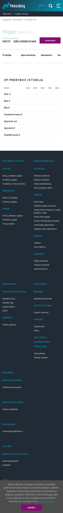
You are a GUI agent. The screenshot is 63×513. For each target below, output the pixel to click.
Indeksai (37, 243)
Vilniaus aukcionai (41, 265)
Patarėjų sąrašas (41, 357)
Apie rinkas (38, 202)
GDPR (5, 311)
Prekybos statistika (42, 176)
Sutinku (31, 508)
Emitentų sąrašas (9, 180)
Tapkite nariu (39, 326)
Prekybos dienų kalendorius (45, 229)
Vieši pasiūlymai (41, 269)
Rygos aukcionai (41, 261)
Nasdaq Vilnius (8, 299)
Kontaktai (6, 465)
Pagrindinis (6, 14)
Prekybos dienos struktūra (45, 206)
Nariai (36, 330)
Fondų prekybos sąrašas (12, 216)
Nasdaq (13, 5)
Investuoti (50, 40)
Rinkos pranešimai (10, 409)
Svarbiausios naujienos (12, 387)
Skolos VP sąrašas (10, 198)
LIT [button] (40, 5)
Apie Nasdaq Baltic (10, 461)
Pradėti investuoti (41, 312)
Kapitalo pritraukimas (43, 299)
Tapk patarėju (39, 353)
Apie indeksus (40, 247)
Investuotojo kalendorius (44, 225)
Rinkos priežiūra (9, 325)
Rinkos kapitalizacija (42, 184)
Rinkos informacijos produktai (46, 221)
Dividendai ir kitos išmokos (13, 184)
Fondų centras (8, 224)
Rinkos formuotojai (42, 217)
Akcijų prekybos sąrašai (12, 176)
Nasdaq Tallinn (8, 307)
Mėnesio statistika (41, 180)
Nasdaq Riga (7, 303)
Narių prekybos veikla (43, 188)
